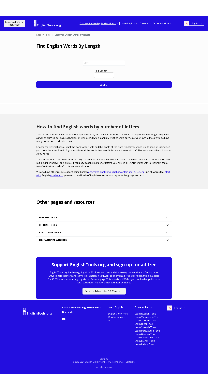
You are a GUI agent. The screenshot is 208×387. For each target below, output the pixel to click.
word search (56, 175)
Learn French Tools (145, 340)
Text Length (100, 70)
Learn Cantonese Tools (147, 337)
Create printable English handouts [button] (98, 23)
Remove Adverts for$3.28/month (14, 23)
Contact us (130, 361)
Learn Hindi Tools (144, 323)
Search (104, 85)
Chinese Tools (48, 225)
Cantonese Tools (50, 232)
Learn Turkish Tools (145, 320)
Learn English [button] (128, 23)
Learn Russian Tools (145, 313)
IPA (109, 320)
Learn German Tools (145, 334)
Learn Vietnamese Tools (147, 317)
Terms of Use (118, 361)
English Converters (118, 313)
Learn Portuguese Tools (147, 330)
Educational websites (53, 240)
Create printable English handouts (81, 307)
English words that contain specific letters (122, 171)
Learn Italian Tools (144, 344)
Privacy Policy (103, 361)
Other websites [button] (161, 23)
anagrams (93, 171)
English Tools (43, 34)
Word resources (116, 317)
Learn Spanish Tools (145, 327)
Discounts (145, 23)
